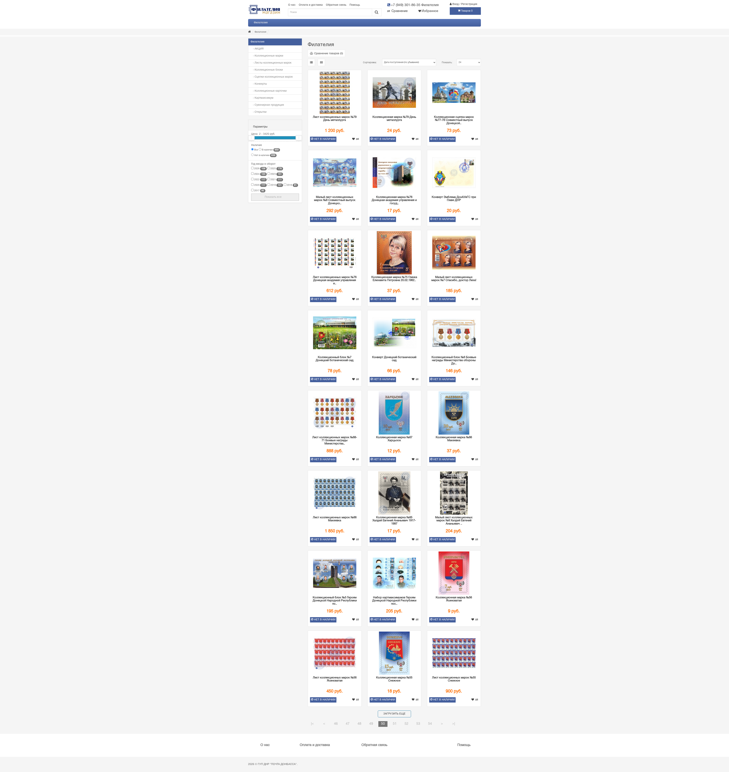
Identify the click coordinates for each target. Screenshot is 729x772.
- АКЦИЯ (257, 49)
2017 (259, 191)
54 (430, 724)
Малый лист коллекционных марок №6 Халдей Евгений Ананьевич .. (454, 520)
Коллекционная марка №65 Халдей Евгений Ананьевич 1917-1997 (394, 520)
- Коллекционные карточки (269, 91)
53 (418, 724)
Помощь (355, 5)
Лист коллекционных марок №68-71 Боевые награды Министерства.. (334, 440)
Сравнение (399, 11)
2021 (276, 180)
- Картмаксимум (262, 98)
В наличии (270, 150)
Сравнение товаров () (328, 53)
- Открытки (259, 112)
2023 (276, 174)
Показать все (273, 197)
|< (312, 724)
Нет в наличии (264, 155)
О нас (292, 5)
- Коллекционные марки (267, 56)
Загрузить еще (394, 714)
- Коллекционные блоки (267, 70)
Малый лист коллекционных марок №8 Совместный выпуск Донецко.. (334, 200)
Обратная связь (336, 5)
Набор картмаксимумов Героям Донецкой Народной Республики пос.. (394, 600)
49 (371, 724)
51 (395, 724)
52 (406, 724)
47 (348, 724)
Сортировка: (369, 62)
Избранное (430, 11)
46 (336, 724)
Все (256, 150)
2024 (259, 174)
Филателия (261, 22)
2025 (276, 169)
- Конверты (259, 84)
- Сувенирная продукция (267, 105)
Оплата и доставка (311, 5)
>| (453, 724)
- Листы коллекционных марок (271, 63)
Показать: (446, 62)
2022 (259, 180)
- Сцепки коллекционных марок (272, 77)
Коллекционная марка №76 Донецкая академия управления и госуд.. (394, 200)
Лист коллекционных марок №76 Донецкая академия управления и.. (335, 280)
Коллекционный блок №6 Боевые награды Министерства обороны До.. (454, 360)
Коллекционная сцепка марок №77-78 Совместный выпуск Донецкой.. (454, 120)
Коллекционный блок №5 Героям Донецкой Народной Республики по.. (335, 600)
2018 (291, 185)
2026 (259, 169)
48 (359, 724)
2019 (276, 185)
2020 (259, 185)
